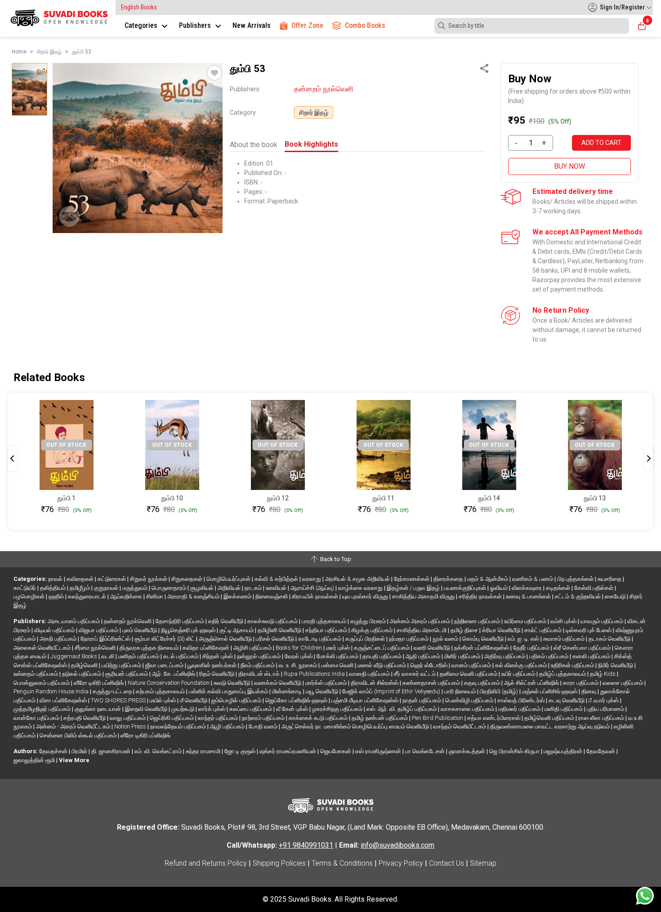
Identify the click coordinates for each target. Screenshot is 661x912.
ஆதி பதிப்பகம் (424, 656)
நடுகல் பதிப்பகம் (82, 673)
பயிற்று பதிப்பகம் (122, 665)
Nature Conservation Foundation (169, 682)
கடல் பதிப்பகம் (181, 656)
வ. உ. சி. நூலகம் (298, 665)
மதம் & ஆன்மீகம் (488, 578)
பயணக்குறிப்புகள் (465, 587)
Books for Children (299, 647)
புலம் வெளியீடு (140, 630)
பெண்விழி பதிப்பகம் (470, 700)
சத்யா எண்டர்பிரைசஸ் (494, 717)
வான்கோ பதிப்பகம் (37, 717)
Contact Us (446, 863)
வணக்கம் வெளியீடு (278, 682)
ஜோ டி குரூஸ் (240, 751)
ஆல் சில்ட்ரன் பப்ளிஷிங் (532, 682)
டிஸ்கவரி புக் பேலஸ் (589, 630)
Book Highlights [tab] (311, 144)
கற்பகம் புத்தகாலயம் (161, 691)
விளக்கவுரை (527, 587)
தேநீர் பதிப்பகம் (532, 647)
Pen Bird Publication (438, 717)
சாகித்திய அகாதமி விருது (424, 596)
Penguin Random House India (51, 691)
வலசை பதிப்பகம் (623, 682)
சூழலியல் (202, 587)
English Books (139, 7)
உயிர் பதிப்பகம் (518, 673)
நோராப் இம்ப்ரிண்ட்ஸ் (106, 638)
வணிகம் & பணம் (533, 578)
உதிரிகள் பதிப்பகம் (573, 665)
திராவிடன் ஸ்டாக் (259, 673)
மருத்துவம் (135, 587)
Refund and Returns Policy (206, 863)
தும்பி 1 (66, 498)
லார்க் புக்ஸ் (212, 708)
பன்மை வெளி (338, 665)
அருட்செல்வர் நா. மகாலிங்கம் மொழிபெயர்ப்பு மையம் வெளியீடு (355, 726)
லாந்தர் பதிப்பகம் (218, 717)
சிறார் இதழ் (313, 112)
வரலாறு (312, 578)
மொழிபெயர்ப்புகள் (229, 578)
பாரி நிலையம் (460, 691)
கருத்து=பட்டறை (113, 691)
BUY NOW (569, 166)
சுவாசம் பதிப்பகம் (564, 638)
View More (74, 760)
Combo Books (365, 25)
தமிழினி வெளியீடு (280, 630)
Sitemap (483, 863)
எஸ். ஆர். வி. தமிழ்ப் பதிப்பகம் (402, 708)
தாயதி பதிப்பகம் (382, 656)
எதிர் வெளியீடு (226, 621)
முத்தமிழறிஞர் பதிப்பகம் (42, 708)
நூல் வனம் (446, 638)
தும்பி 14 (489, 498)
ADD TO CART (601, 142)
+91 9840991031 (306, 845)
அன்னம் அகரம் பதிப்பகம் (420, 621)
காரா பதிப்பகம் (581, 682)
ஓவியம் (499, 587)
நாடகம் (254, 587)
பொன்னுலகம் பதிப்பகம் (42, 682)
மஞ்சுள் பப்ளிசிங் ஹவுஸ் (550, 691)
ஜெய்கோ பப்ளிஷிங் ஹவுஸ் (297, 700)
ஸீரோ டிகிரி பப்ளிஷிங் (99, 682)
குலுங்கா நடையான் (98, 708)
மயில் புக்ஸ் (163, 700)
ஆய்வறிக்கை (126, 596)
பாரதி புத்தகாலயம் (325, 621)
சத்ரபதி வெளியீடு (85, 717)
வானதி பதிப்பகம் (370, 673)
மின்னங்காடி (287, 691)
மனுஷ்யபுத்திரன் (564, 751)
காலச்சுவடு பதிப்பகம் (273, 621)
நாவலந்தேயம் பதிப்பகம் (178, 726)
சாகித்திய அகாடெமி (422, 630)
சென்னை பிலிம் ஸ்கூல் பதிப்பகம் (79, 735)
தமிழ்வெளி (85, 665)
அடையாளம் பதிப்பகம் (74, 621)
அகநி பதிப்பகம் (59, 638)
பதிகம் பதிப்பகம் (549, 656)
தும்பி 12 (278, 498)
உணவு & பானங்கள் (529, 596)
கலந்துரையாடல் (87, 596)
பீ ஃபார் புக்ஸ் (604, 700)
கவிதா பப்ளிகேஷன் (207, 647)
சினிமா (155, 596)
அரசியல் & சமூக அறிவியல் (358, 578)
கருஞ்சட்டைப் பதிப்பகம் (382, 647)
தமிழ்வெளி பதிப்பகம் (550, 717)
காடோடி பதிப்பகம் (320, 638)
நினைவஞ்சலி (272, 596)
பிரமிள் (80, 751)
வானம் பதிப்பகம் (471, 665)
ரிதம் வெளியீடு (217, 673)
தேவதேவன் (601, 751)
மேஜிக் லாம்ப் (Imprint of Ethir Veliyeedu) (392, 691)
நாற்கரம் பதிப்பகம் (264, 717)
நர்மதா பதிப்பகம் (409, 638)
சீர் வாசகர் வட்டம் (415, 673)
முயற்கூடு (183, 708)
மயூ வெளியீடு (322, 691)
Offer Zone (307, 25)
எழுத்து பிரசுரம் (368, 621)
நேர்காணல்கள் (412, 578)
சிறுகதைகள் (187, 578)
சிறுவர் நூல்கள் (149, 578)
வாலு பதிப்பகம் (128, 717)
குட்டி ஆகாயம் (237, 630)
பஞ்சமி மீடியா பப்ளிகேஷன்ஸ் (365, 700)
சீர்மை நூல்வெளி (96, 647)
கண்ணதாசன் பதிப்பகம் (431, 682)
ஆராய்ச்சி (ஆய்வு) (312, 587)
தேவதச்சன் (54, 751)
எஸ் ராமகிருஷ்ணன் (378, 751)
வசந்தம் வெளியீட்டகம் (460, 726)
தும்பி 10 (172, 498)
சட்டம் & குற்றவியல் (578, 596)
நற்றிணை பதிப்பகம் (477, 621)
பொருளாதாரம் (170, 587)
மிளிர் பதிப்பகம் (463, 656)
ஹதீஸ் (57, 596)
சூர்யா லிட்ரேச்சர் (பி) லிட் (165, 638)
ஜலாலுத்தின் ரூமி (34, 760)
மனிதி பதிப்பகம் (564, 708)
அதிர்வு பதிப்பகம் (505, 656)
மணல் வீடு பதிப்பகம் (382, 665)
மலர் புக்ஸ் (338, 647)
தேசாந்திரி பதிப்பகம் (180, 621)
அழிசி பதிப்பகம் (253, 647)
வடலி (108, 656)
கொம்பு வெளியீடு (483, 638)
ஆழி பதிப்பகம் (228, 726)
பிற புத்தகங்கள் (576, 578)
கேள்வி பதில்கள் (594, 587)
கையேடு (616, 596)
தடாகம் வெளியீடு (610, 638)
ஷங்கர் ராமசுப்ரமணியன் (288, 751)
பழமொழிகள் (29, 596)
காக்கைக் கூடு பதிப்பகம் (319, 717)
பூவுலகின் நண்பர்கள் (213, 665)
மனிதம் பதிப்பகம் (139, 656)
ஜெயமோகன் (336, 751)
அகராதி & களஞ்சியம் (194, 596)
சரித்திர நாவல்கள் (481, 596)
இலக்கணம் (238, 596)
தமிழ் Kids (603, 673)
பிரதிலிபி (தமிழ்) (499, 691)
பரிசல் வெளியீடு (275, 638)
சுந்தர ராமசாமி (204, 751)
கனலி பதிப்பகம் (592, 656)
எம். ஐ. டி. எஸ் (524, 638)
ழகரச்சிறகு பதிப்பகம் (338, 708)
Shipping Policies (279, 863)
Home (19, 52)
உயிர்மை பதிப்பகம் (526, 621)
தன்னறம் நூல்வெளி (323, 89)
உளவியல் (277, 587)
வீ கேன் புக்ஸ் (292, 708)
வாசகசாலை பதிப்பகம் (468, 708)
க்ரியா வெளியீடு (502, 630)
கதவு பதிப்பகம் (482, 682)
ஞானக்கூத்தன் (468, 751)
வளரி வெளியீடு (432, 647)
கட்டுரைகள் (112, 578)
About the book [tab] (253, 144)
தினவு (589, 691)
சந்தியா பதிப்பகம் (326, 630)
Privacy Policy (401, 863)
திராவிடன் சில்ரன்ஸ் (375, 682)
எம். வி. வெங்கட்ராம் (158, 751)
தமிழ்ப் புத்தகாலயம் (563, 673)
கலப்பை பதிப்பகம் (251, 708)
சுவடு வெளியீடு (232, 682)
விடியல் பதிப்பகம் (55, 630)
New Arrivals (251, 25)
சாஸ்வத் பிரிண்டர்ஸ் (521, 700)
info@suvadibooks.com (397, 845)
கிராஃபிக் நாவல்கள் (315, 596)
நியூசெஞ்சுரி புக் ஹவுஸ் (189, 630)
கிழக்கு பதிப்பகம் (372, 630)
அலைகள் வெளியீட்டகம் (42, 647)
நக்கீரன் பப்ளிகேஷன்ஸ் (482, 647)
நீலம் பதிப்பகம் (258, 665)
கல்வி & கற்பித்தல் (277, 578)
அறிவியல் (230, 587)
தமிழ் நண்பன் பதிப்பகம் (380, 717)
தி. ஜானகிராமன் (111, 751)
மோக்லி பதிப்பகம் (338, 656)
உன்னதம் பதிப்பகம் (36, 673)
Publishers (196, 25)
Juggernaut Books (74, 656)
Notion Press (130, 726)
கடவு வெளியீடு (567, 700)
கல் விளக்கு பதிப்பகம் (521, 665)
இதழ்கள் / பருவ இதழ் (414, 587)
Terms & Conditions (342, 863)
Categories (142, 25)
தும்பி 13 (595, 498)
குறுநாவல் (107, 587)
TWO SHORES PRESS (119, 700)
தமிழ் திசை (465, 630)
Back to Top (335, 559)
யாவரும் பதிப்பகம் (603, 621)
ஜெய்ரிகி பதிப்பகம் (172, 717)
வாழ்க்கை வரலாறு (361, 587)
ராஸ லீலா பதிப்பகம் (601, 717)
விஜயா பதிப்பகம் (99, 630)
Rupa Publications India (315, 673)
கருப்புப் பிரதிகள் (365, 638)
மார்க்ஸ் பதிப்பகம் (326, 682)
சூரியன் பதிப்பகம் (127, 673)
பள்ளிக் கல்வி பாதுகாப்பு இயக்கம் (229, 691)
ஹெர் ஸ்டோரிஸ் (429, 665)
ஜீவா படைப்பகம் (165, 665)
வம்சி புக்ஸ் (564, 621)
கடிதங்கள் (559, 587)
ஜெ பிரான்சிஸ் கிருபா (515, 751)
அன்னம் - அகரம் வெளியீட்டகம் (74, 726)
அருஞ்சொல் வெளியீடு (226, 638)
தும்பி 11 (383, 498)
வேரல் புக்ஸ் (299, 656)
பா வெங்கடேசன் (425, 751)
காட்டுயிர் (25, 587)
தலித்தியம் (53, 587)
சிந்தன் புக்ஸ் (218, 656)
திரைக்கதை (448, 578)
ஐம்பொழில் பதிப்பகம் (237, 700)
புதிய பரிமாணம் (606, 708)
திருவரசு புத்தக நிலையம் (150, 647)
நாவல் (56, 578)
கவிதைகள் (81, 578)
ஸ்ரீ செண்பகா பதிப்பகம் (583, 647)
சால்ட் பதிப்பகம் (543, 630)
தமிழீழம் (80, 587)
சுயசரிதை (610, 578)
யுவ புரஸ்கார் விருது (365, 596)
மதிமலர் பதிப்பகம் (520, 708)
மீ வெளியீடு (194, 700)
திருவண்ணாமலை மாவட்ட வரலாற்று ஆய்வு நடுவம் (550, 726)
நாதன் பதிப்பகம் (422, 700)
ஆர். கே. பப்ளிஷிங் (174, 673)
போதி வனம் (264, 726)
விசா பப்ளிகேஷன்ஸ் (64, 700)
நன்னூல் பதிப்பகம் (259, 656)
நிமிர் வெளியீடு (616, 665)
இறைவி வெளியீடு (147, 708)
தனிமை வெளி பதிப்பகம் (469, 673)
